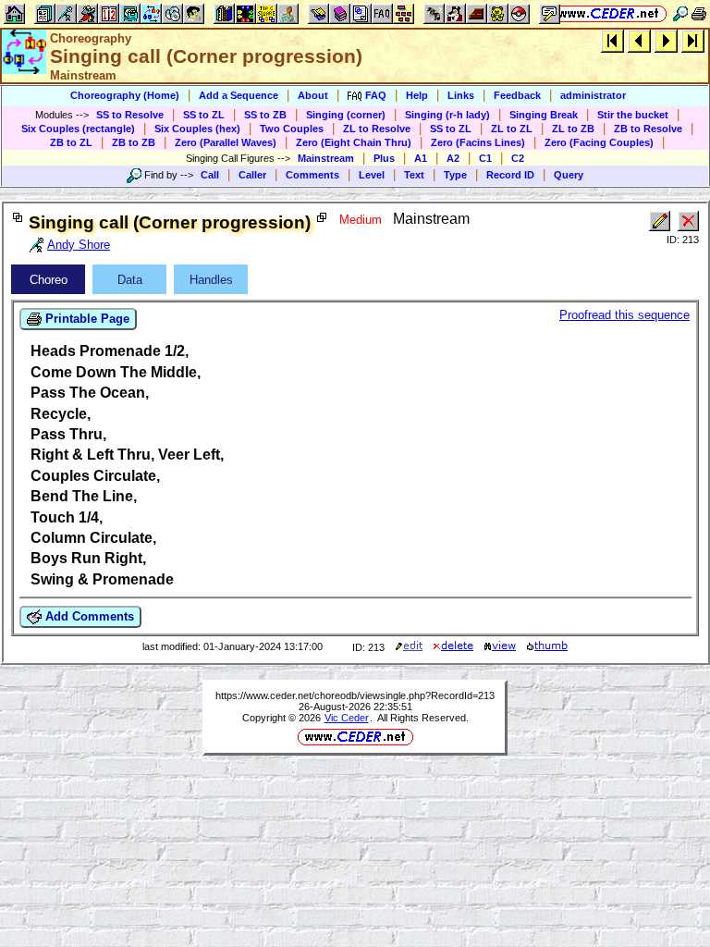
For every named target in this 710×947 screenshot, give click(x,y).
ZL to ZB (573, 128)
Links (460, 95)
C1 (485, 158)
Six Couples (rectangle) (78, 128)
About (313, 95)
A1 (420, 158)
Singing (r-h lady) (447, 114)
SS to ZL (204, 114)
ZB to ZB (133, 142)
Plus (384, 158)
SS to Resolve (130, 114)
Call (210, 174)
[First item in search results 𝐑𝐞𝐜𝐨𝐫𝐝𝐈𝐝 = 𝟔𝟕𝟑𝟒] (612, 40)
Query (568, 174)
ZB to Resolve (648, 128)
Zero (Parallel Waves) (225, 142)
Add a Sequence (238, 95)
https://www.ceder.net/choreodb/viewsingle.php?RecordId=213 (355, 695)
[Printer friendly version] (699, 13)
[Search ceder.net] (680, 13)
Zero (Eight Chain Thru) (353, 142)
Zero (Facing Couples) (599, 142)
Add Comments (88, 616)
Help (417, 95)
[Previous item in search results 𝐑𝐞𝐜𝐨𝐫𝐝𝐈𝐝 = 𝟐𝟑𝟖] (639, 40)
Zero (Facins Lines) (478, 142)
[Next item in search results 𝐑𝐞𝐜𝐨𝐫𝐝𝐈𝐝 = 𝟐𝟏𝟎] (666, 40)
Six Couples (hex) (197, 128)
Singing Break (543, 114)
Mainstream (326, 158)
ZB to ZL (71, 142)
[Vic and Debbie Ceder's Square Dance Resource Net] (608, 13)
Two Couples (292, 128)
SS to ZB (265, 114)
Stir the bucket (632, 114)
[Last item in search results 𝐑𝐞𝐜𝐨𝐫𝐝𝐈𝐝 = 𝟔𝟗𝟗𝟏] (692, 40)
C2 (517, 158)
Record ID (510, 174)
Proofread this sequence (624, 315)
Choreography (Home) (124, 95)
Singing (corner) (346, 114)
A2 (453, 158)
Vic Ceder (346, 717)
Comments (312, 174)
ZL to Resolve (376, 128)
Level (372, 174)
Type (455, 174)
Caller (252, 174)
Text (414, 174)
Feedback (517, 95)
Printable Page (85, 319)
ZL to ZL (511, 128)
